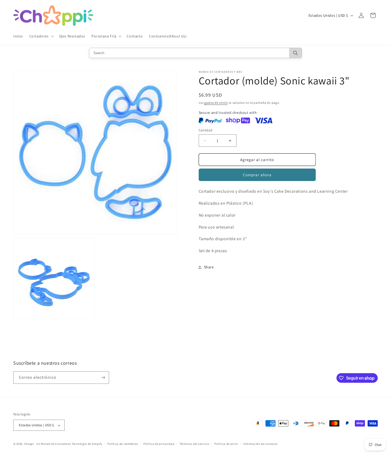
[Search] (295, 53)
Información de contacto (260, 444)
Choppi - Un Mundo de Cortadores (47, 444)
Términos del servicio (194, 444)
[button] (41, 36)
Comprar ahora (257, 174)
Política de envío (226, 444)
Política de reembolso (122, 444)
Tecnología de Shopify (87, 444)
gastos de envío (216, 103)
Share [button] (209, 267)
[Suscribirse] (103, 377)
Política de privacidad (158, 444)
